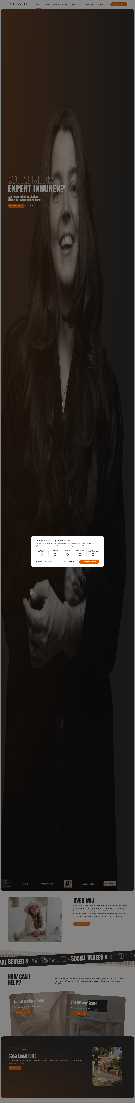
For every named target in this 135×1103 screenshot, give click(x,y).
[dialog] (67, 551)
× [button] (101, 538)
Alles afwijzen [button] (68, 562)
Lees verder (91, 546)
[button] (44, 562)
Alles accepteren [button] (89, 562)
